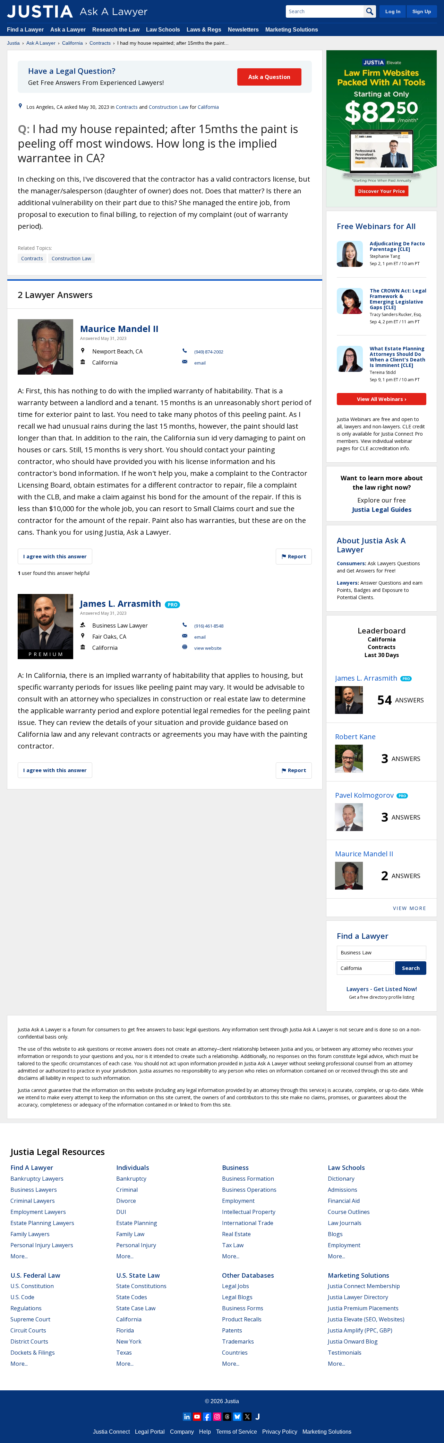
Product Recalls (242, 1319)
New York (129, 1341)
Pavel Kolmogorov (364, 795)
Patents (232, 1330)
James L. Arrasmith (120, 603)
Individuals (132, 1167)
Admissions (342, 1189)
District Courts (29, 1341)
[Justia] (40, 11)
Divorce (126, 1201)
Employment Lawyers (38, 1212)
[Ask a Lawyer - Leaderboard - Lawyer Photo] (349, 700)
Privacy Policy (279, 1432)
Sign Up (421, 11)
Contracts (100, 43)
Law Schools (163, 30)
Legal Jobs (235, 1286)
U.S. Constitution (32, 1286)
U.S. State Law (138, 1275)
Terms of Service (236, 1432)
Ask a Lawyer (68, 30)
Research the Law (115, 30)
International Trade (247, 1223)
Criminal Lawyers (32, 1201)
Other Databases (248, 1275)
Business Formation (248, 1178)
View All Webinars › (382, 398)
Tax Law (233, 1245)
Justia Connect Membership (364, 1286)
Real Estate (236, 1234)
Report (296, 556)
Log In (393, 11)
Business (235, 1167)
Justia (13, 43)
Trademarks (238, 1341)
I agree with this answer (55, 556)
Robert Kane (355, 736)
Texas (124, 1352)
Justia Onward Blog (353, 1341)
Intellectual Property (248, 1212)
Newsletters (243, 30)
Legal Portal (150, 1432)
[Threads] (227, 1417)
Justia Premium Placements (363, 1308)
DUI (121, 1212)
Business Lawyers (33, 1189)
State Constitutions (141, 1286)
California (72, 43)
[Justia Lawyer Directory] (257, 1417)
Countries (235, 1352)
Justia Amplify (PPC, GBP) (360, 1330)
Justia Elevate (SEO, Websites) (366, 1319)
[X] (247, 1417)
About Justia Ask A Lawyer (371, 544)
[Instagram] (217, 1417)
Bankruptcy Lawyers (36, 1178)
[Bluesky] (237, 1417)
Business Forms (242, 1308)
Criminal (127, 1189)
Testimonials (344, 1352)
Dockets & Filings (32, 1352)
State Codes (131, 1297)
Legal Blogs (237, 1297)
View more (409, 908)
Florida (125, 1330)
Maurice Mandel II (119, 328)
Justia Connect (111, 1432)
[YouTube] (197, 1417)
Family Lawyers (30, 1234)
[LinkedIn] (187, 1417)
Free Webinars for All (376, 225)
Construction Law (168, 107)
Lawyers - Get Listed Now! (382, 989)
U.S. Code (22, 1297)
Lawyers (347, 582)
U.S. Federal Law (35, 1275)
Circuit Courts (28, 1330)
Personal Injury (136, 1245)
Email (200, 363)
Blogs (335, 1234)
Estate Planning (136, 1223)
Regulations (26, 1308)
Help (205, 1432)
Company (182, 1432)
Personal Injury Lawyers (41, 1245)
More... (19, 1256)
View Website (208, 648)
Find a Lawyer (25, 30)
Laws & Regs (204, 30)
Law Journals (344, 1223)
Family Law (130, 1234)
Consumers (351, 563)
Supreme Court (30, 1319)
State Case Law (135, 1308)
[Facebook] (207, 1417)
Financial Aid (344, 1201)
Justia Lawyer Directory (358, 1297)
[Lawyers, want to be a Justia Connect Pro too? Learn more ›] (172, 603)
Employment (238, 1201)
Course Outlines (349, 1212)
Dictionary (341, 1178)
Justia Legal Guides (381, 509)
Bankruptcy (131, 1178)
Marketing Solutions (291, 30)
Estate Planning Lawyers (42, 1223)
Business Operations (249, 1189)
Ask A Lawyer (41, 43)
